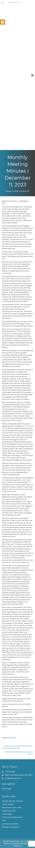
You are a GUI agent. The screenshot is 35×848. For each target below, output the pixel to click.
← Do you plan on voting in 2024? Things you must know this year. (17, 747)
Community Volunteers (10, 824)
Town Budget (7, 814)
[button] (2, 22)
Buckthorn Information (10, 827)
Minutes (12, 738)
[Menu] (32, 75)
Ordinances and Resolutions (12, 817)
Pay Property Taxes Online (11, 807)
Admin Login (6, 789)
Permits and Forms (9, 811)
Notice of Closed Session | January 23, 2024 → (19, 753)
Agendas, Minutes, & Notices (12, 801)
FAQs (4, 820)
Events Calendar (8, 804)
